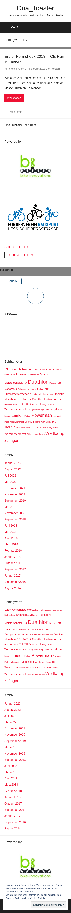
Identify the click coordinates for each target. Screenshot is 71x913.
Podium (27, 416)
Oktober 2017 (13, 563)
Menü (14, 27)
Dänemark (10, 388)
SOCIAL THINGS (16, 247)
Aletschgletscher (22, 369)
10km (7, 369)
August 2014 (12, 588)
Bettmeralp (57, 370)
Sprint (48, 422)
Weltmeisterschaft (15, 433)
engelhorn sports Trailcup (32, 389)
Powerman (42, 415)
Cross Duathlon (32, 375)
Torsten (55, 68)
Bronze (20, 374)
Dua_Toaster (35, 8)
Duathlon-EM (55, 383)
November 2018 (14, 513)
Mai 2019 (10, 506)
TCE (54, 422)
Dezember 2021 (14, 488)
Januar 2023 (12, 463)
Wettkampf (15, 111)
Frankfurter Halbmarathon (41, 394)
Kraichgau (31, 409)
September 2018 (15, 519)
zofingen (11, 440)
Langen (7, 416)
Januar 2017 (12, 575)
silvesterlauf (18, 422)
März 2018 (11, 544)
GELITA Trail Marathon (29, 399)
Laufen (18, 415)
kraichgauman (42, 409)
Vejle (44, 427)
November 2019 (14, 494)
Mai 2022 (10, 481)
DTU (24, 382)
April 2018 (11, 538)
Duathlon (38, 382)
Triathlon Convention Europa (28, 427)
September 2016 (15, 581)
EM (19, 389)
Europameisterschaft (16, 393)
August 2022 (12, 469)
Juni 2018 (10, 525)
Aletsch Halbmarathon (42, 370)
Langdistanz (57, 409)
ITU (21, 404)
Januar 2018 (12, 556)
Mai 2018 (10, 531)
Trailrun (9, 427)
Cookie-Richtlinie (38, 898)
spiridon (29, 421)
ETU (47, 389)
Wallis (55, 427)
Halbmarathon (52, 399)
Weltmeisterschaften (36, 434)
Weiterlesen (14, 97)
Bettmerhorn (9, 375)
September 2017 (15, 569)
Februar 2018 (13, 550)
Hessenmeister (11, 404)
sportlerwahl (40, 422)
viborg (49, 427)
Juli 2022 (10, 475)
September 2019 (15, 500)
